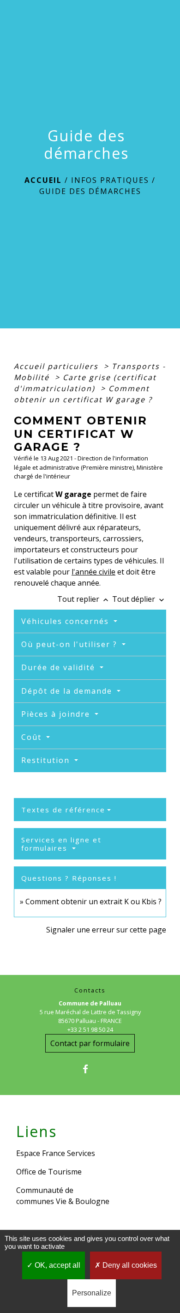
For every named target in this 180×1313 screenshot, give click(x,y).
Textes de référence (63, 809)
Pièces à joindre (57, 714)
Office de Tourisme (49, 1172)
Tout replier (83, 599)
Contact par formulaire (90, 1043)
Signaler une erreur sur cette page (106, 930)
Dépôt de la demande (68, 691)
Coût (32, 737)
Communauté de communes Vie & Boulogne (62, 1195)
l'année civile (93, 572)
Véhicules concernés (66, 621)
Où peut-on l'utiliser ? (70, 644)
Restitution (46, 760)
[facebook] (89, 1069)
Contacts (90, 990)
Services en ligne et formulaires (61, 844)
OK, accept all (56, 1265)
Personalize (91, 1293)
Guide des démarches (90, 191)
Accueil (43, 180)
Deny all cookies (129, 1265)
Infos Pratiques (110, 180)
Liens (36, 1131)
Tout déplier (139, 599)
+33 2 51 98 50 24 (90, 1029)
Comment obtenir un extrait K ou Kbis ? (93, 901)
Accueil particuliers (57, 366)
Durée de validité (59, 667)
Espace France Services (55, 1153)
